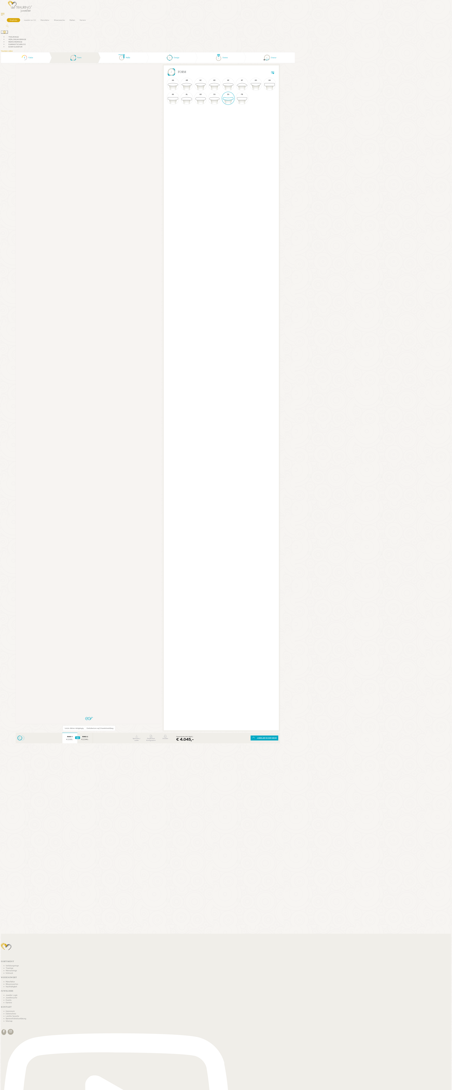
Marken (72, 20)
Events (8, 1000)
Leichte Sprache (12, 1016)
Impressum (10, 1011)
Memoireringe (15, 42)
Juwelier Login (11, 995)
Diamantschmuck (17, 44)
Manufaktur (45, 20)
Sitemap (9, 1021)
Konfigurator (15, 47)
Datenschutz (11, 1013)
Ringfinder (13, 20)
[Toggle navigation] (2, 14)
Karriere (83, 20)
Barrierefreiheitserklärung (16, 1018)
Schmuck (9, 973)
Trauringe (13, 37)
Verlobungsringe (17, 39)
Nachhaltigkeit (11, 986)
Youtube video (7, 51)
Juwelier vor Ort (30, 20)
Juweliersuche (11, 997)
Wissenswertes (59, 20)
